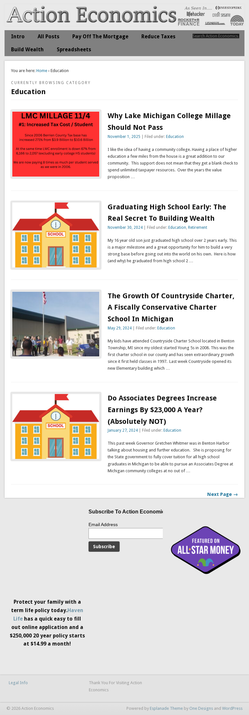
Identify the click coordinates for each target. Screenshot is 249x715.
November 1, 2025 (124, 136)
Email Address (103, 524)
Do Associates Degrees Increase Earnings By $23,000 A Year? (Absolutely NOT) (162, 409)
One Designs (201, 708)
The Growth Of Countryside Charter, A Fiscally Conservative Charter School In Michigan (171, 307)
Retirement (197, 227)
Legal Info (18, 682)
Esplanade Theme (166, 708)
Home (41, 70)
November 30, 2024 (125, 227)
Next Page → (222, 494)
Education (175, 136)
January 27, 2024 (123, 430)
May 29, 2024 (120, 328)
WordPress (232, 708)
